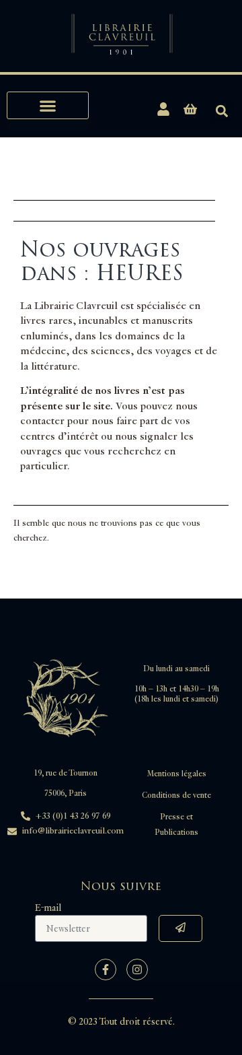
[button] (48, 105)
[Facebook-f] (105, 969)
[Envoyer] (180, 928)
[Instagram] (137, 969)
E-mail (48, 908)
